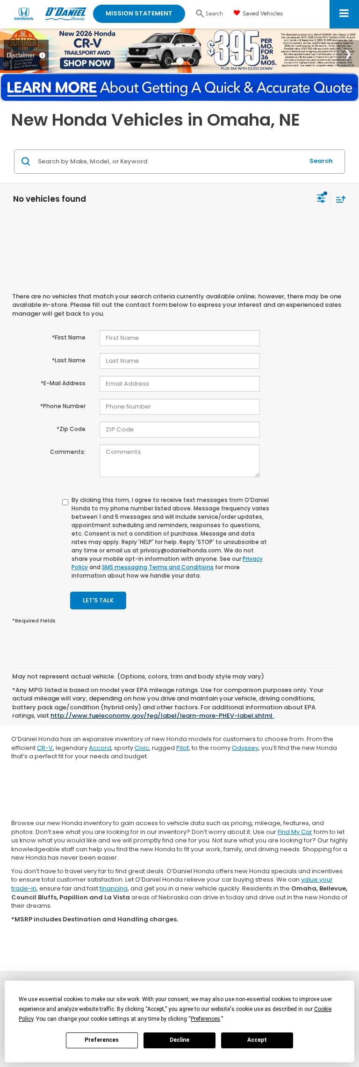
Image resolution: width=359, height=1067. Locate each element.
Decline (179, 1040)
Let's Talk (98, 600)
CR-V (45, 747)
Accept (257, 1040)
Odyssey (245, 747)
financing (114, 888)
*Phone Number (63, 406)
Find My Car (295, 831)
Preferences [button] (205, 1019)
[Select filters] (321, 199)
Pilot (182, 747)
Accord (100, 747)
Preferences (102, 1040)
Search (321, 160)
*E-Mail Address (63, 383)
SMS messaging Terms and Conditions (158, 567)
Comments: (68, 452)
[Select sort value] (338, 199)
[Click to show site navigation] (344, 14)
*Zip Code (71, 429)
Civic (142, 747)
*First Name (69, 337)
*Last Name (69, 360)
